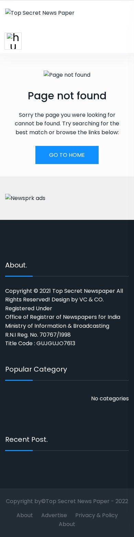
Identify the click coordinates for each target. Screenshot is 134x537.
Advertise (54, 515)
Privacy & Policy (96, 515)
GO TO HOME (67, 155)
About (24, 515)
